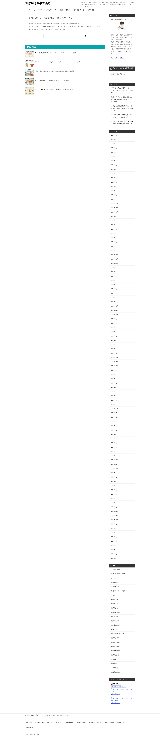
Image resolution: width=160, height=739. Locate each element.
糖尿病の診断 (115, 655)
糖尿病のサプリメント (117, 633)
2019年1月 (114, 353)
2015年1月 (114, 558)
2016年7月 (114, 481)
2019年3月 (114, 344)
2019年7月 (114, 327)
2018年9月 (114, 370)
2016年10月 (114, 468)
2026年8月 (114, 135)
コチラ (122, 58)
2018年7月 (114, 378)
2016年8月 (114, 477)
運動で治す (114, 659)
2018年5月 (114, 387)
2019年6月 (114, 331)
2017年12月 (114, 408)
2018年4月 (114, 391)
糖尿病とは (114, 603)
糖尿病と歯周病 (115, 612)
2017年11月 (114, 413)
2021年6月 (114, 229)
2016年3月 (114, 498)
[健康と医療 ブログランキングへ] (116, 684)
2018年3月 (114, 396)
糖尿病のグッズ (115, 629)
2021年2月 (114, 246)
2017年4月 (114, 443)
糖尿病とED (114, 599)
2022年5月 (114, 182)
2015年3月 (114, 549)
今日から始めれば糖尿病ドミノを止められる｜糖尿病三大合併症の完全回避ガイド (56, 71)
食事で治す (114, 663)
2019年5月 (114, 336)
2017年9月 (114, 421)
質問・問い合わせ (79, 10)
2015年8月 (114, 528)
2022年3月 (114, 190)
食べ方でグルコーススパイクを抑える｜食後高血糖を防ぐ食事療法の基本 (54, 89)
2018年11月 (114, 361)
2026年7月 (114, 139)
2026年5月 (114, 148)
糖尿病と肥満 (115, 621)
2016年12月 (114, 460)
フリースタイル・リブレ (118, 574)
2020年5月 (114, 284)
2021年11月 (114, 207)
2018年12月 (114, 357)
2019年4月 (114, 340)
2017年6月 (114, 434)
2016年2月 (114, 502)
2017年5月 (114, 438)
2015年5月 (114, 541)
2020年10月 (114, 263)
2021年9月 (114, 216)
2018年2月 (114, 400)
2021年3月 (114, 242)
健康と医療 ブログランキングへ (118, 687)
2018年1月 (114, 404)
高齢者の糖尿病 (115, 672)
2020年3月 (114, 293)
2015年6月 (114, 537)
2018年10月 (114, 366)
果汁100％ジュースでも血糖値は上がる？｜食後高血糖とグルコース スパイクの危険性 (57, 62)
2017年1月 (114, 455)
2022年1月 (114, 199)
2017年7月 (114, 430)
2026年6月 (114, 143)
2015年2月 (114, 554)
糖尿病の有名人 (115, 646)
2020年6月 (114, 280)
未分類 (113, 595)
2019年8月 (114, 323)
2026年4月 (114, 152)
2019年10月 (114, 314)
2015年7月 (114, 532)
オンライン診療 (115, 569)
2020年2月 (114, 297)
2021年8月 (114, 220)
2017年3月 (114, 447)
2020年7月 (114, 276)
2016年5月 (114, 490)
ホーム (28, 10)
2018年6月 (114, 383)
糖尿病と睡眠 (115, 616)
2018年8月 (114, 374)
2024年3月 (114, 160)
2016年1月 (114, 507)
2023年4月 (114, 173)
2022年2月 (114, 195)
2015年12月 (114, 511)
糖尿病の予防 (115, 638)
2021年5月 (114, 233)
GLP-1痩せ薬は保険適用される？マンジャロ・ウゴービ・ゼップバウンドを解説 (55, 53)
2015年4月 (114, 545)
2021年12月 (114, 203)
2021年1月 (114, 250)
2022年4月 (114, 186)
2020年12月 (114, 255)
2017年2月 (114, 451)
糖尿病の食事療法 (64, 10)
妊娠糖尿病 (114, 582)
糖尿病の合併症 (115, 642)
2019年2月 (114, 349)
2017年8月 (114, 425)
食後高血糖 (114, 668)
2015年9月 (114, 524)
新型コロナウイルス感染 (118, 591)
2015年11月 (114, 515)
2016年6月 (114, 485)
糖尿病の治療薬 (115, 650)
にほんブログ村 (115, 694)
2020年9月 (114, 267)
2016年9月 (114, 472)
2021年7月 (114, 225)
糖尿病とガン (115, 608)
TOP (34, 715)
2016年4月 (114, 494)
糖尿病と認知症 (115, 625)
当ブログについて (50, 10)
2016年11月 (114, 464)
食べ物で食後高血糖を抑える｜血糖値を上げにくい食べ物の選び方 (52, 80)
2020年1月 (114, 302)
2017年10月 (114, 417)
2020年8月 (114, 272)
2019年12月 (114, 306)
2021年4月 (114, 237)
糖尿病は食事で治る (38, 3)
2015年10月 (114, 519)
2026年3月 (114, 156)
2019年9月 (114, 319)
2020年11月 (114, 259)
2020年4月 (114, 289)
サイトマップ (38, 10)
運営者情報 (91, 10)
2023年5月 (114, 169)
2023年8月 (114, 165)
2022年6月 (114, 178)
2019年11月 (114, 310)
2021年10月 (114, 212)
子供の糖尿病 (115, 586)
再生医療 (113, 578)
